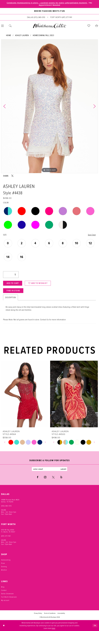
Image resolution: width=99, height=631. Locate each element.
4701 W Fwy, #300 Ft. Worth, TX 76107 (8, 531)
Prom (3, 563)
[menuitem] (10, 25)
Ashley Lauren (22, 35)
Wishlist (4, 570)
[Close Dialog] (4, 625)
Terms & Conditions (50, 613)
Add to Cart (13, 283)
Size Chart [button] (92, 234)
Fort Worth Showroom (9, 597)
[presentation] (31, 394)
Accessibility (61, 613)
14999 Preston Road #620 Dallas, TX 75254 (10, 500)
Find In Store (13, 290)
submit (63, 469)
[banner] (49, 25)
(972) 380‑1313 (6, 506)
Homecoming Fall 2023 (43, 35)
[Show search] (10, 25)
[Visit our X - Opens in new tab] (53, 477)
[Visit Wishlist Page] (89, 25)
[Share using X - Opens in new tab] (12, 176)
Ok (95, 625)
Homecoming (5, 560)
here (53, 628)
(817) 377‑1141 (6, 536)
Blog (2, 587)
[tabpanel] (49, 106)
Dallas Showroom (7, 593)
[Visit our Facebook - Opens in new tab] (37, 477)
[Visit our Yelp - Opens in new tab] (61, 477)
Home (8, 35)
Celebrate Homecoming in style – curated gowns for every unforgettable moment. (47, 2)
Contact (4, 590)
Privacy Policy (38, 613)
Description (10, 297)
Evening (4, 566)
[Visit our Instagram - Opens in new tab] (45, 477)
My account (5, 600)
